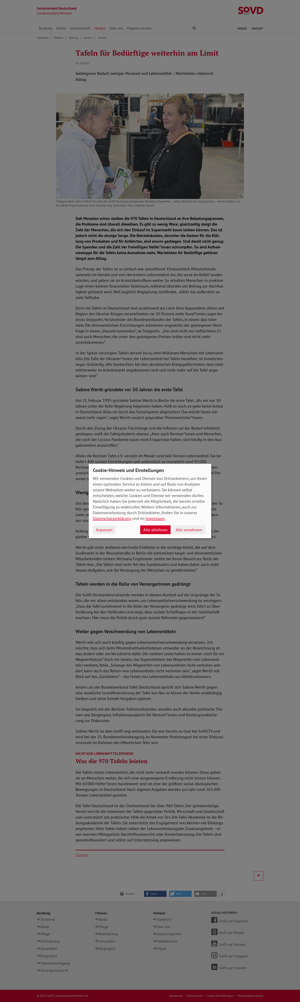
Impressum (155, 518)
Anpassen (104, 529)
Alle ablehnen (155, 529)
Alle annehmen (189, 529)
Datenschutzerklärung (112, 518)
